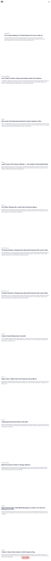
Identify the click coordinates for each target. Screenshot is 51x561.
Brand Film (3, 248)
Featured (3, 205)
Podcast (2, 76)
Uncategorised (7, 76)
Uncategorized (7, 33)
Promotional (7, 462)
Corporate (7, 248)
